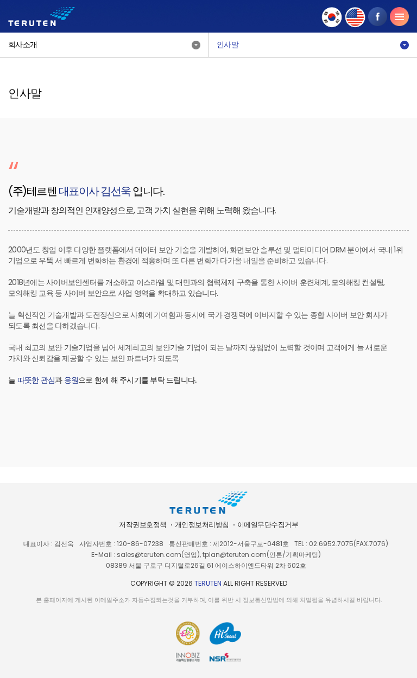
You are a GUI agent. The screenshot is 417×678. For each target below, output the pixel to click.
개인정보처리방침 (202, 524)
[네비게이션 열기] (399, 16)
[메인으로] (41, 16)
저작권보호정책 (143, 524)
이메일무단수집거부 (268, 524)
